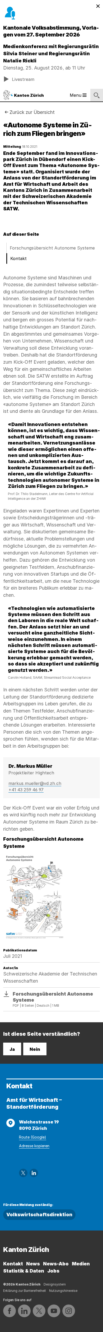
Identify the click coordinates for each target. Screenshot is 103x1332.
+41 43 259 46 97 (26, 789)
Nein (35, 1049)
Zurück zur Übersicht (32, 112)
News (33, 1263)
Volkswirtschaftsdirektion (39, 1214)
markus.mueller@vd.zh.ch (34, 783)
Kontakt (18, 258)
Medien (81, 1263)
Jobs (53, 1271)
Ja (12, 1049)
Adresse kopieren (34, 1146)
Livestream (23, 79)
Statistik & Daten (23, 1271)
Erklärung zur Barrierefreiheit (24, 1291)
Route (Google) (32, 1137)
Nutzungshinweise (63, 1291)
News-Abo (56, 1263)
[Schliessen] (98, 6)
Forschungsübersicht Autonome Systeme (52, 248)
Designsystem (55, 1284)
